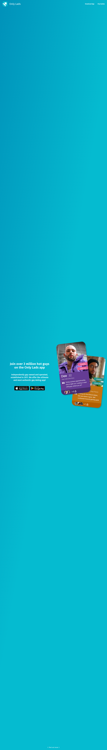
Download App (89, 4)
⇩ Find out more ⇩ (53, 747)
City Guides (101, 4)
